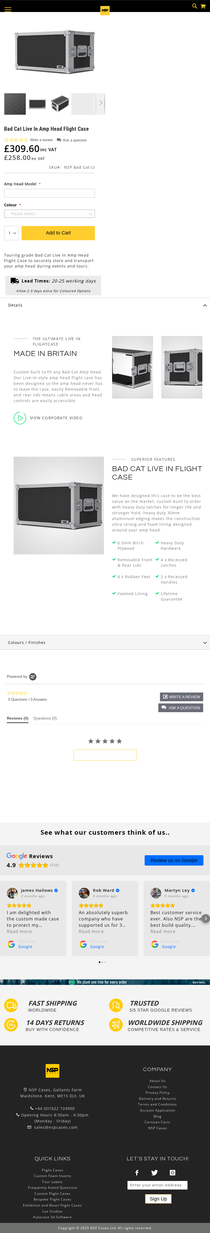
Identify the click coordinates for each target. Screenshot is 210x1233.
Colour (11, 205)
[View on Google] (12, 893)
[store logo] (105, 13)
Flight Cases (52, 1170)
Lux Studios (52, 1211)
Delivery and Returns (157, 1098)
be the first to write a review (105, 755)
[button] (38, 104)
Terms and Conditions (157, 1104)
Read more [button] (19, 931)
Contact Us (157, 1087)
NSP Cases (157, 1128)
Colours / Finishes (27, 642)
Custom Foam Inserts (52, 1175)
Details (15, 305)
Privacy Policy (157, 1092)
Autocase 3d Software (52, 1217)
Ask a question (75, 140)
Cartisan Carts (157, 1122)
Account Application (157, 1110)
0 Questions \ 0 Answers (27, 699)
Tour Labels (52, 1181)
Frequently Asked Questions (52, 1187)
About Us (158, 1080)
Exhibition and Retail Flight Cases (52, 1205)
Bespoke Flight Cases (52, 1199)
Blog (158, 1116)
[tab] (105, 305)
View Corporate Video (56, 417)
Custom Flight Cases (52, 1193)
